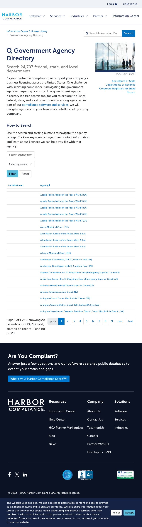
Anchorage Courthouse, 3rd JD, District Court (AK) (66, 259)
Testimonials (95, 427)
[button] (105, 475)
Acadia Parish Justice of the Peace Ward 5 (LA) (63, 214)
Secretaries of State (123, 81)
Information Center (125, 16)
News (52, 444)
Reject (116, 512)
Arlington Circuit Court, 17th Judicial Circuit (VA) (65, 298)
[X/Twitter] (17, 474)
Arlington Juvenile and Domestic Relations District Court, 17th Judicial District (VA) (82, 311)
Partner (98, 16)
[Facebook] (10, 474)
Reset (25, 174)
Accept (129, 512)
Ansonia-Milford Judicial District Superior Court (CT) (67, 285)
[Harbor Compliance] (26, 405)
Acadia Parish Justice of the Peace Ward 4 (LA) (63, 207)
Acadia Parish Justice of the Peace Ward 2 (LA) (63, 195)
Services (55, 16)
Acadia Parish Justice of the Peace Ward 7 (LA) (63, 220)
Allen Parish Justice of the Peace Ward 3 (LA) (63, 240)
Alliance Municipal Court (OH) (55, 253)
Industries (77, 16)
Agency (44, 185)
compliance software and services (45, 104)
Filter (12, 174)
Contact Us (95, 419)
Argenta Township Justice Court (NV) (59, 292)
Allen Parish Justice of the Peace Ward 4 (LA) (63, 246)
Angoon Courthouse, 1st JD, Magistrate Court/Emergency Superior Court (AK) (80, 272)
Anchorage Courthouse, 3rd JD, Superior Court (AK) (66, 266)
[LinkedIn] (25, 474)
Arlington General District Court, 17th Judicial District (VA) (69, 305)
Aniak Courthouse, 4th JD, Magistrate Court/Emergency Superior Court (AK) (79, 279)
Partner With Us (98, 444)
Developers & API (99, 452)
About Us (93, 411)
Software (35, 16)
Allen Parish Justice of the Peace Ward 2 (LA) (63, 233)
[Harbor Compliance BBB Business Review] (84, 475)
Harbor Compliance (14, 16)
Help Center (57, 419)
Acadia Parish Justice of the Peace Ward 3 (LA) (63, 201)
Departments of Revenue (120, 84)
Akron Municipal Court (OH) (54, 227)
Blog (52, 436)
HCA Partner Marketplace (66, 427)
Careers (92, 436)
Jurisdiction (14, 185)
